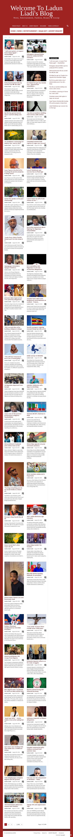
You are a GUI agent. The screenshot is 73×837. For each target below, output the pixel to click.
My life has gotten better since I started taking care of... (13, 114)
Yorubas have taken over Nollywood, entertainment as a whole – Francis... (36, 300)
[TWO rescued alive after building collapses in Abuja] (14, 320)
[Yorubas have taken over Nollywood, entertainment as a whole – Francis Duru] (36, 290)
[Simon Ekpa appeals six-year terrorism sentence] (36, 437)
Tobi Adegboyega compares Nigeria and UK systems (13, 778)
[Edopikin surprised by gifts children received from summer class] (36, 740)
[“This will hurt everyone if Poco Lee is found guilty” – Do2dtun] (14, 349)
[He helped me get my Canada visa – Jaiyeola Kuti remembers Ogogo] (36, 76)
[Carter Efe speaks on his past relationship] (14, 192)
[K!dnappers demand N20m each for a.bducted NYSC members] (36, 46)
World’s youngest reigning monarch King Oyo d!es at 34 (36, 328)
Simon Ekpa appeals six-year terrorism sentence (36, 445)
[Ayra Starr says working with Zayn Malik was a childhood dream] (14, 740)
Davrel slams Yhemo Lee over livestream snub (14, 598)
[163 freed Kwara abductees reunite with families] (14, 798)
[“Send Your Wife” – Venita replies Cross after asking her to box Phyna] (14, 711)
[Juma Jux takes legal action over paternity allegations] (14, 290)
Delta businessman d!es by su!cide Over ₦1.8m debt (13, 83)
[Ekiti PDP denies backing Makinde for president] (36, 567)
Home (5, 37)
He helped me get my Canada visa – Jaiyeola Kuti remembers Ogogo (58, 76)
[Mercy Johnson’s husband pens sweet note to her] (14, 437)
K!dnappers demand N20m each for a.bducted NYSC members (35, 55)
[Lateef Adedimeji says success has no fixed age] (36, 163)
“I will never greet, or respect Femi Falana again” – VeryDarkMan (13, 52)
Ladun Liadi (30, 116)
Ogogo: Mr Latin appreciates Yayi (36, 805)
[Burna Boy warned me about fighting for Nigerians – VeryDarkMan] (36, 220)
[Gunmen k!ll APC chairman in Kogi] (36, 407)
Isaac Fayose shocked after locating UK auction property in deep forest (13, 171)
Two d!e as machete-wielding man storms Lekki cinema (36, 113)
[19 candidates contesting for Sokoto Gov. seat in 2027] (14, 135)
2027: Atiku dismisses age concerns (35, 517)
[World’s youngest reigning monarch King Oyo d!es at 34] (36, 320)
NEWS (19, 31)
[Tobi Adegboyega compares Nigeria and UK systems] (14, 771)
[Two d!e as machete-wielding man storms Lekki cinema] (36, 106)
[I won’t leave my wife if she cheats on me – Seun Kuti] (36, 192)
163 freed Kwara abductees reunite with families (13, 805)
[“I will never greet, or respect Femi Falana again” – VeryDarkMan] (14, 44)
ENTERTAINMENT (30, 31)
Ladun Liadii (7, 56)
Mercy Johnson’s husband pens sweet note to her (12, 445)
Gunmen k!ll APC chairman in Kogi (36, 414)
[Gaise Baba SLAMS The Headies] (36, 538)
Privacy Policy (16, 26)
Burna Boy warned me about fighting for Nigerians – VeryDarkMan (36, 228)
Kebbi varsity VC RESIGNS (35, 356)
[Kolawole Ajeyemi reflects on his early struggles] (36, 651)
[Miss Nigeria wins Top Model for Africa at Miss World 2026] (14, 683)
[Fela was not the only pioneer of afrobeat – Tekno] (36, 771)
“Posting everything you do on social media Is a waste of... (13, 489)
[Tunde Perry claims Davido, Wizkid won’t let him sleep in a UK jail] (14, 225)
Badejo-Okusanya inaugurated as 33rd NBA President (12, 627)
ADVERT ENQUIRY (33, 26)
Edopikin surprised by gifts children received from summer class (35, 749)
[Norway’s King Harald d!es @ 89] (14, 510)
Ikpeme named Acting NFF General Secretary (35, 690)
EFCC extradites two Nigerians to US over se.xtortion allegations (34, 267)
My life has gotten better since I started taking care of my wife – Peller (57, 82)
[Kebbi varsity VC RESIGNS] (36, 349)
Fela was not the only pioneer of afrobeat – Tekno (36, 778)
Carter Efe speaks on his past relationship (14, 199)
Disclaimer (43, 26)
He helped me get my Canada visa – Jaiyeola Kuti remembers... (36, 84)
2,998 (18, 824)
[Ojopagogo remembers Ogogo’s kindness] (14, 259)
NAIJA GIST (43, 31)
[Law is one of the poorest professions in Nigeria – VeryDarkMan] (14, 407)
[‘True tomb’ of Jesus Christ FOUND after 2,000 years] (36, 619)
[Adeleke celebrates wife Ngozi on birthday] (36, 378)
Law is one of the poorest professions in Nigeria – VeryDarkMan (12, 415)
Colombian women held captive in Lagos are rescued (36, 142)
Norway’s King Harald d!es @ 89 (13, 518)
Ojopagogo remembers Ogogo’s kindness (12, 267)
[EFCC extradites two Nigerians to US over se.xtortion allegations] (36, 259)
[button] (67, 26)
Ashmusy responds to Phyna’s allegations (36, 719)
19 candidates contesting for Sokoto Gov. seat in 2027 (14, 142)
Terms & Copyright (53, 26)
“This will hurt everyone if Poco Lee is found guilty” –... (13, 357)
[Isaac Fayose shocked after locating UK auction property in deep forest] (14, 163)
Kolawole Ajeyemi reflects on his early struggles (36, 662)
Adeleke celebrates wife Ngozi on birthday (35, 386)
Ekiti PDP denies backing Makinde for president (35, 574)
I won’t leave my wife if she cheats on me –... (36, 199)
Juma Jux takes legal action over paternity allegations (13, 298)
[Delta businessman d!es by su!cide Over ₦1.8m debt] (14, 76)
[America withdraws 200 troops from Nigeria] (14, 649)
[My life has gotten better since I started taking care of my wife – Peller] (14, 106)
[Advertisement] (59, 45)
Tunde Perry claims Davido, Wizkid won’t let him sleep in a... (13, 239)
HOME (13, 31)
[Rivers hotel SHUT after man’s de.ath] (14, 538)
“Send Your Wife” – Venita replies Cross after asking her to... (14, 719)
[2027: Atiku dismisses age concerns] (36, 510)
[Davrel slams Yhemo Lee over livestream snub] (14, 579)
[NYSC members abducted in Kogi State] (36, 467)
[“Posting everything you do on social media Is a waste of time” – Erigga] (14, 474)
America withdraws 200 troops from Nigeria (12, 657)
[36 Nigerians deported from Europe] (14, 378)
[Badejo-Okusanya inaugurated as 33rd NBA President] (14, 619)
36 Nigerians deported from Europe (13, 386)
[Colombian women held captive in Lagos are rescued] (36, 135)
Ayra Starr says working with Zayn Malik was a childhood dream (13, 748)
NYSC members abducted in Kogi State (36, 475)
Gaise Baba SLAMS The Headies (34, 546)
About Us (25, 26)
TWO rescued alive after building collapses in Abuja (13, 328)
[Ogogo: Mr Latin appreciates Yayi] (36, 798)
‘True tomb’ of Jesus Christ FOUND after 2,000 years (35, 627)
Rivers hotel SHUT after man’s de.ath (12, 546)
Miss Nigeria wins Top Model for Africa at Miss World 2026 (14, 690)
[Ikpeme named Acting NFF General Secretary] (36, 683)
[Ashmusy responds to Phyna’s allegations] (36, 711)
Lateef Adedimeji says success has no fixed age (35, 171)
